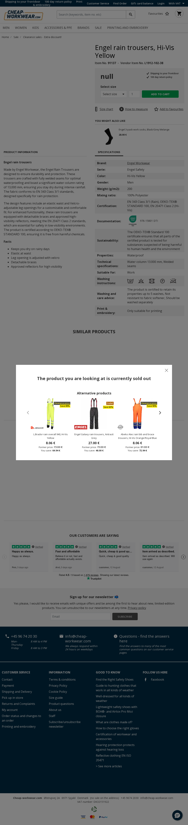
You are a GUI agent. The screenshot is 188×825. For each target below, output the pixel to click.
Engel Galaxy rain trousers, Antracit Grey (93, 436)
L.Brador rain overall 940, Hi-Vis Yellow (50, 436)
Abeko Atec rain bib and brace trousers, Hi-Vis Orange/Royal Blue (137, 436)
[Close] (166, 370)
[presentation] (158, 412)
